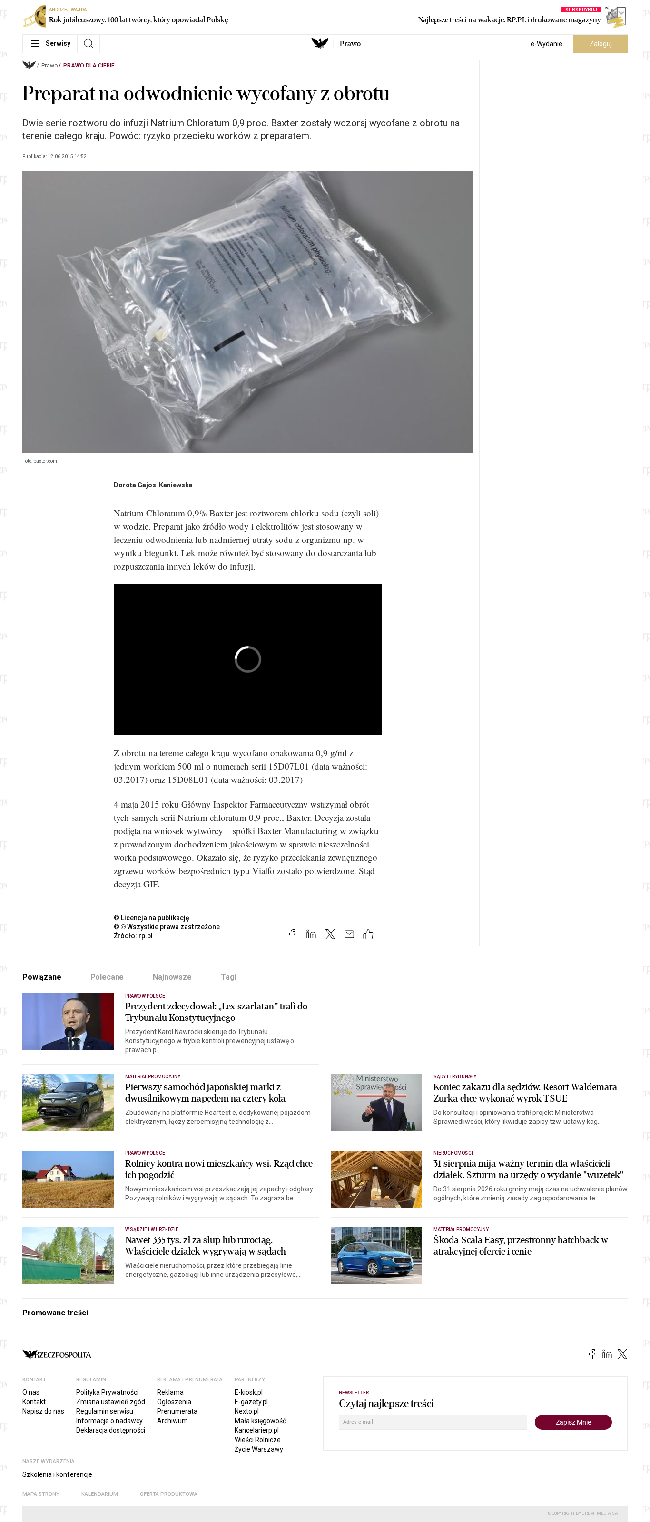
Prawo (350, 43)
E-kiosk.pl (249, 1392)
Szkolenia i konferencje (57, 1474)
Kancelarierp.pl (257, 1430)
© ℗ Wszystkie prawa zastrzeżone (167, 927)
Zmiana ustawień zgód (110, 1402)
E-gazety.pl (251, 1402)
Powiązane (41, 976)
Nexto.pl (247, 1411)
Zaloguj (601, 44)
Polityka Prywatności (107, 1392)
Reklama (170, 1392)
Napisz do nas (43, 1411)
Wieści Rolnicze (258, 1440)
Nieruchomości (453, 1153)
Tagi (228, 976)
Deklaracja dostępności (110, 1430)
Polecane (107, 976)
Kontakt (34, 1402)
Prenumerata (177, 1411)
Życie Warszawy (259, 1449)
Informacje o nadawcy (109, 1421)
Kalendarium (99, 1494)
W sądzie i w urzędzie (151, 1229)
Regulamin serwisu (104, 1411)
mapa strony (40, 1494)
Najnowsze (172, 976)
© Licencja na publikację (152, 918)
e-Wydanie (546, 44)
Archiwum (172, 1421)
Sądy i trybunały (454, 1076)
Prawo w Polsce (145, 996)
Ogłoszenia (174, 1402)
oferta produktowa (168, 1494)
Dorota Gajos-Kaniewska (153, 485)
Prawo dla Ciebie (89, 65)
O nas (30, 1392)
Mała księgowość (260, 1421)
